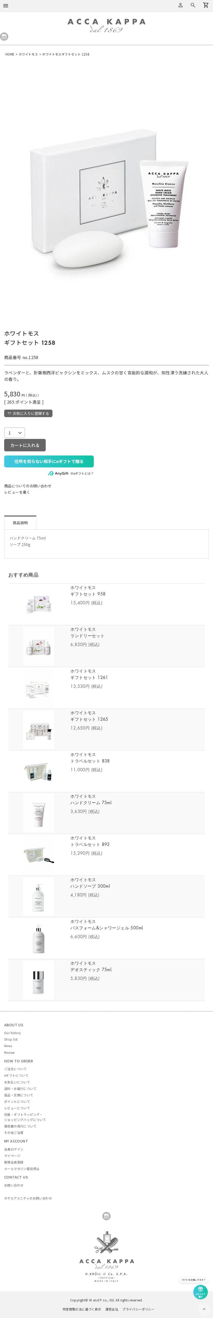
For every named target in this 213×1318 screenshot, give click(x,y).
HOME (10, 54)
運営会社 (111, 1309)
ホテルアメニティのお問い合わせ (28, 1198)
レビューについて (17, 1108)
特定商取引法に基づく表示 (82, 1309)
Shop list (11, 1039)
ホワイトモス (28, 54)
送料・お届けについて (20, 1088)
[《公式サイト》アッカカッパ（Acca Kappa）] (106, 22)
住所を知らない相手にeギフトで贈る (49, 461)
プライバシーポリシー (138, 1309)
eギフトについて (16, 1075)
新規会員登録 (13, 1162)
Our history (12, 1032)
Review (9, 1052)
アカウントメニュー (180, 5)
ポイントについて (17, 1101)
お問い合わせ (13, 1185)
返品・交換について (18, 1095)
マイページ (12, 1155)
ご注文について (15, 1069)
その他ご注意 (13, 1132)
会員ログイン (13, 1149)
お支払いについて (17, 1082)
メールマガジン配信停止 (21, 1168)
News (8, 1045)
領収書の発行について (20, 1126)
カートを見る (193, 5)
